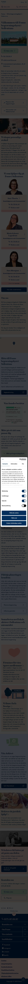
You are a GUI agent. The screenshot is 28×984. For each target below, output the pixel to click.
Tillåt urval (14, 518)
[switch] (24, 496)
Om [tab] (23, 463)
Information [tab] (14, 463)
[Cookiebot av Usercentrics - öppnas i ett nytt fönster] (19, 459)
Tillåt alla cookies (14, 513)
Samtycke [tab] (5, 463)
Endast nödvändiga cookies (14, 523)
